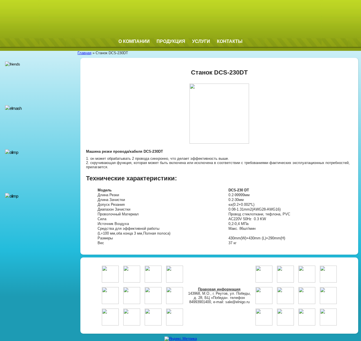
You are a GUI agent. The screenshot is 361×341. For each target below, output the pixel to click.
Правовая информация (219, 289)
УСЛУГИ (201, 41)
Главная (84, 53)
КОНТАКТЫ (230, 41)
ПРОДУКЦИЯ (171, 41)
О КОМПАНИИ (134, 41)
